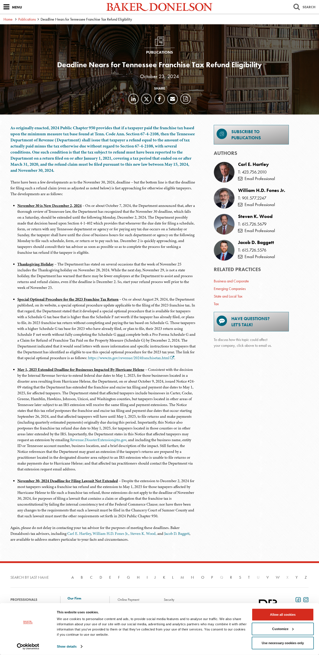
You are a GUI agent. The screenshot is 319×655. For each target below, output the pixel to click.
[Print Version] (185, 99)
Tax (216, 303)
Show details (67, 646)
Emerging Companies (230, 288)
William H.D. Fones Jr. (261, 190)
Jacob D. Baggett (176, 533)
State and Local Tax (228, 296)
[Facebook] (159, 99)
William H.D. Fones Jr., (111, 533)
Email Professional (258, 178)
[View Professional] (224, 172)
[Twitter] (146, 99)
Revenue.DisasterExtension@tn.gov (98, 439)
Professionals (23, 599)
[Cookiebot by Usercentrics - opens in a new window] (28, 646)
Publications (27, 19)
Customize (280, 628)
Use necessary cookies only (283, 643)
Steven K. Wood (255, 216)
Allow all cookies (283, 614)
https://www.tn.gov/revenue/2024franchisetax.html (128, 357)
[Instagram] (305, 599)
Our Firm (74, 598)
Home (8, 19)
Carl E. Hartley (79, 533)
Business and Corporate (231, 280)
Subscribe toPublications (246, 135)
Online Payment (128, 599)
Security (169, 599)
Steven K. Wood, (143, 533)
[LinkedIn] (133, 99)
